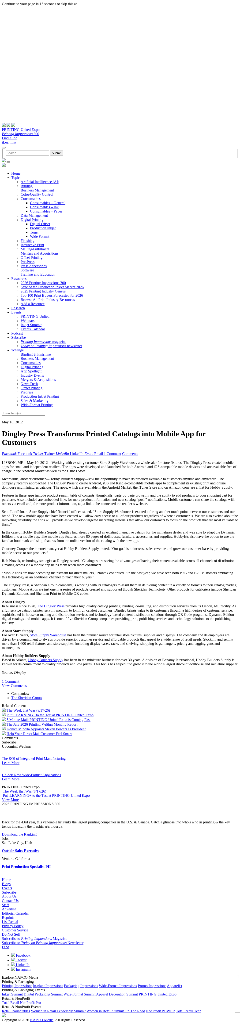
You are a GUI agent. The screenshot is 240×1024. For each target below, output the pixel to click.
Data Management (34, 215)
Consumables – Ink (44, 207)
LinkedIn (22, 965)
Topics (16, 178)
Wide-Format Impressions (118, 986)
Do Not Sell (11, 934)
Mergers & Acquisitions (38, 380)
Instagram (22, 969)
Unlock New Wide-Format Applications (31, 775)
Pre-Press (27, 262)
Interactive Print (32, 245)
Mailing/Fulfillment (35, 249)
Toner (34, 232)
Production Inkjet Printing (40, 396)
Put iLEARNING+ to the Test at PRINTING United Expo (50, 715)
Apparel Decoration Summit (117, 994)
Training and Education (38, 274)
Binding (27, 186)
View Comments (14, 686)
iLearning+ (10, 142)
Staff (5, 905)
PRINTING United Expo (21, 130)
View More (10, 800)
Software (27, 270)
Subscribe (18, 337)
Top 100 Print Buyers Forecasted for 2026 (52, 295)
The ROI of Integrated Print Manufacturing (34, 759)
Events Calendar (33, 329)
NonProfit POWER (160, 1011)
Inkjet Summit (31, 325)
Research (18, 308)
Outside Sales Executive (20, 851)
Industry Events (32, 375)
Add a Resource (33, 304)
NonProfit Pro (30, 1003)
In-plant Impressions (48, 986)
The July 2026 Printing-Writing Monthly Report (42, 724)
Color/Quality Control (37, 194)
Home (15, 173)
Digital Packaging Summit (43, 994)
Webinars (27, 321)
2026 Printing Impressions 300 (43, 283)
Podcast (17, 333)
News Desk (29, 384)
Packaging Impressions (81, 986)
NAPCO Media (41, 1020)
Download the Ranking (19, 834)
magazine (43, 342)
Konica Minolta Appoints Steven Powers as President (46, 729)
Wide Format (39, 236)
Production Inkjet (43, 228)
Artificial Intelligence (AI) (40, 182)
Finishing (27, 241)
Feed (5, 947)
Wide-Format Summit (79, 994)
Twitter (20, 960)
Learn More (10, 763)
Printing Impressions (17, 986)
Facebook (22, 955)
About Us (9, 896)
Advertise (9, 909)
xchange (17, 350)
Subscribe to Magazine (34, 939)
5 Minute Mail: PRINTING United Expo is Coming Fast (48, 720)
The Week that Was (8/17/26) (28, 710)
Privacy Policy (12, 926)
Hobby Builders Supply (45, 660)
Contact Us (10, 901)
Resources (18, 279)
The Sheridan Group (26, 698)
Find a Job (9, 138)
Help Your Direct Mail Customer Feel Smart (39, 734)
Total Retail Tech (188, 1011)
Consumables (31, 199)
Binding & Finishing (36, 354)
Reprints (8, 917)
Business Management (37, 190)
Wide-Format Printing (37, 405)
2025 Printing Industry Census (43, 291)
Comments (130, 454)
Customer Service (15, 930)
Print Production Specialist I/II (26, 867)
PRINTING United (35, 316)
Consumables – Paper (46, 211)
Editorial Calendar (15, 913)
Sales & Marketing (34, 401)
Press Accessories (34, 266)
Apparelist (174, 986)
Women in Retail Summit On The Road (115, 1011)
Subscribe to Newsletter (42, 943)
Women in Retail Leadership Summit (58, 1011)
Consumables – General (47, 203)
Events (16, 312)
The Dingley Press (50, 606)
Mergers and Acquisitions (39, 253)
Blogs (6, 884)
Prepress (27, 392)
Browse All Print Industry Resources (48, 300)
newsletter (51, 346)
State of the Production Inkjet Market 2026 (52, 287)
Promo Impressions (152, 986)
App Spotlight (31, 371)
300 (20, 134)
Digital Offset (40, 224)
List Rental (10, 922)
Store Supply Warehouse (48, 635)
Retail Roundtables (16, 1011)
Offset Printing (31, 258)
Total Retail (10, 1003)
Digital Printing (32, 220)
